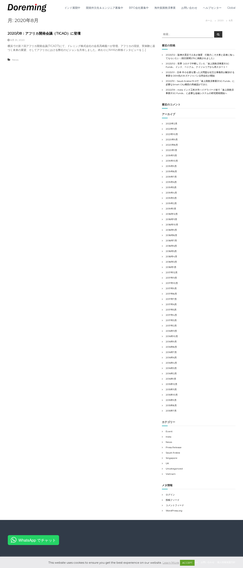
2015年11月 (171, 389)
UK (167, 463)
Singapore (171, 458)
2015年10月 (172, 394)
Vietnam (171, 473)
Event (169, 431)
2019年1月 (171, 208)
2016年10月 (172, 336)
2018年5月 (171, 251)
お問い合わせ (189, 7)
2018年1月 (171, 267)
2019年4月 (171, 192)
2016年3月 (171, 368)
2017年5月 (171, 309)
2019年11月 (171, 155)
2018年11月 (171, 219)
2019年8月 (171, 171)
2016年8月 (171, 346)
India (168, 436)
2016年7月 (171, 352)
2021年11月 (171, 128)
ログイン (170, 494)
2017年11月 (171, 277)
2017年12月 (172, 272)
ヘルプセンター (212, 7)
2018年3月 (171, 261)
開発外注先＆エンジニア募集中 (104, 7)
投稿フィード (172, 499)
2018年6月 (171, 245)
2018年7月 (171, 240)
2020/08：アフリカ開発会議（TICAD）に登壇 (44, 33)
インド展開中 (72, 7)
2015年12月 (171, 384)
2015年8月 (171, 405)
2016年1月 (171, 378)
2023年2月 (171, 123)
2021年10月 (172, 134)
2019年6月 (171, 182)
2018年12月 (172, 214)
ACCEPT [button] (187, 562)
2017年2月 (171, 325)
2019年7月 (171, 176)
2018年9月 (171, 229)
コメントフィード (175, 505)
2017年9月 (171, 288)
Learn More (171, 562)
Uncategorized (174, 468)
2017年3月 (171, 320)
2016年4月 (171, 362)
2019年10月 (172, 160)
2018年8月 (171, 235)
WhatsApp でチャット (37, 540)
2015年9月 (171, 400)
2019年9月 (171, 166)
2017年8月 (171, 293)
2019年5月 (171, 187)
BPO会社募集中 (139, 7)
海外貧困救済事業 (165, 7)
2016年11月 (171, 330)
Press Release (173, 447)
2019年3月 (171, 198)
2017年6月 (171, 304)
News (15, 59)
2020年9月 (172, 139)
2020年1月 (171, 150)
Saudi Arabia (173, 452)
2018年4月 (171, 256)
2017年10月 (172, 283)
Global (231, 7)
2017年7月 (171, 299)
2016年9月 (171, 341)
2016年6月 (171, 357)
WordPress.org (174, 510)
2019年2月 (171, 203)
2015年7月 (171, 410)
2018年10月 (172, 224)
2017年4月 (171, 315)
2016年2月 (171, 373)
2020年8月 (172, 144)
